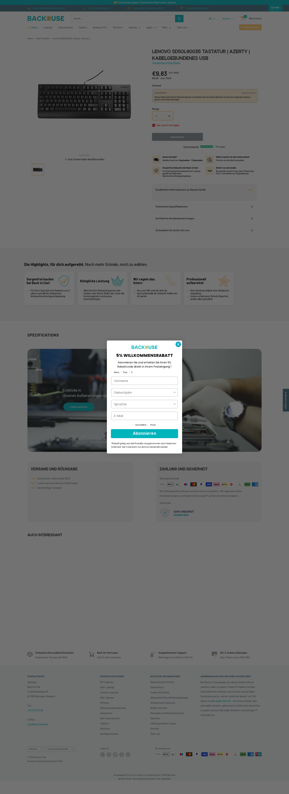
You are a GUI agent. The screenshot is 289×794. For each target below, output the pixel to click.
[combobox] (143, 392)
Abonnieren (144, 433)
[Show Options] (174, 392)
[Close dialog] (178, 344)
